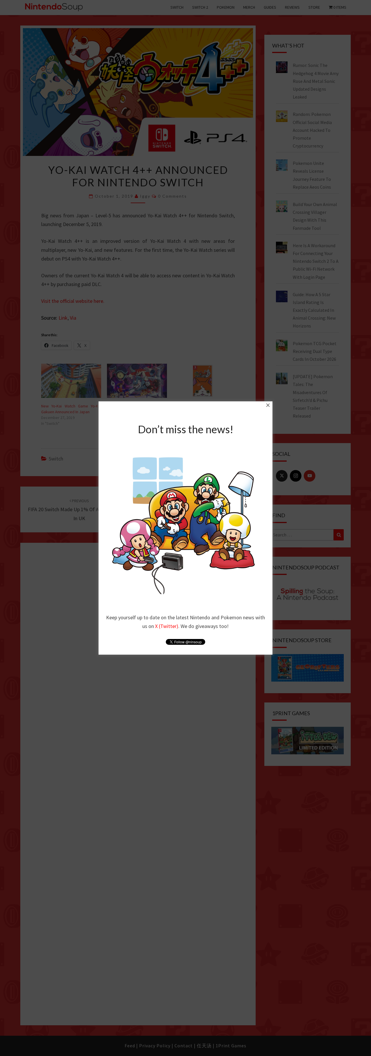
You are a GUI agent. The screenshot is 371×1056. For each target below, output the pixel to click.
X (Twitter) (166, 626)
